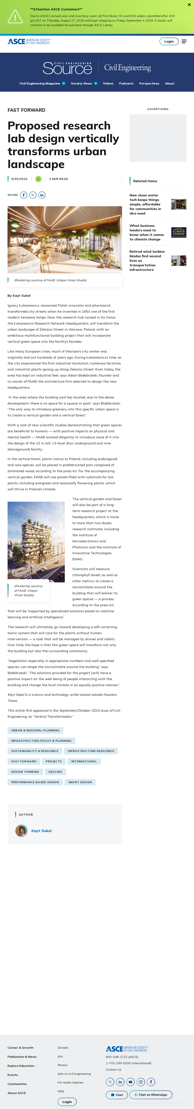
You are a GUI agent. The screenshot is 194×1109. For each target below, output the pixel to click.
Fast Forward (23, 761)
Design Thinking (25, 771)
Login (169, 41)
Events (13, 1075)
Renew (63, 1065)
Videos (108, 83)
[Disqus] (97, 903)
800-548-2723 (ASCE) (122, 1057)
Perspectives (149, 83)
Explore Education (21, 1066)
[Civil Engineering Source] (68, 67)
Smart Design (80, 782)
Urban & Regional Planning (35, 730)
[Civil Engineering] (125, 67)
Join (60, 1056)
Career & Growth (20, 1047)
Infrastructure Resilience (91, 751)
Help (61, 1091)
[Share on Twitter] (32, 195)
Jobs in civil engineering (74, 1074)
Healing (55, 771)
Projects (54, 761)
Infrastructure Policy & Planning (41, 740)
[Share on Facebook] (23, 195)
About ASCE (17, 1093)
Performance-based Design (35, 782)
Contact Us (113, 1069)
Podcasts (126, 83)
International (84, 761)
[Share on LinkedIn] (41, 195)
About (169, 83)
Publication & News (22, 1057)
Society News (81, 83)
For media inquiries (71, 1082)
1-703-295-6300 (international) (128, 1063)
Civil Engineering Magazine (40, 83)
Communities (17, 1084)
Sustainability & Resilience (34, 751)
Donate (63, 1047)
